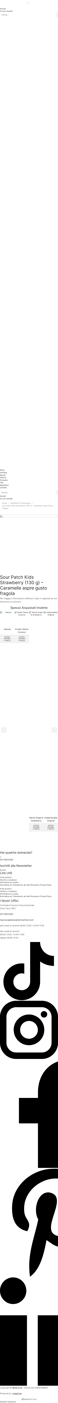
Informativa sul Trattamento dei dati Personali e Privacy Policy (26, 885)
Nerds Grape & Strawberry (36, 819)
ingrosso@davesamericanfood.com (17, 920)
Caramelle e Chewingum (20, 503)
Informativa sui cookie (9, 882)
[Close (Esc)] (0, 845)
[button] (6, 11)
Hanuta (7, 629)
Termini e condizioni (8, 880)
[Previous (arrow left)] (0, 847)
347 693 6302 (6, 860)
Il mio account (6, 877)
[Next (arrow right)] (1, 847)
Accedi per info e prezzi (7, 639)
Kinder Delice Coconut (21, 630)
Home (4, 503)
